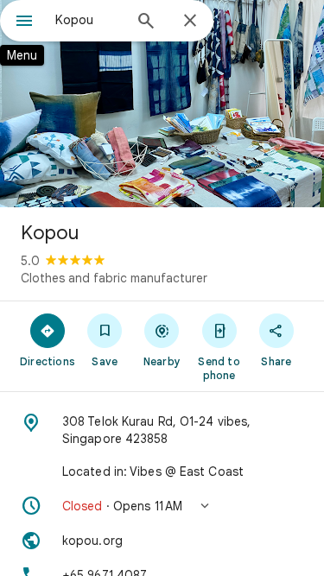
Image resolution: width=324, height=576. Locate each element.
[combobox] (88, 19)
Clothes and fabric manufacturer (114, 278)
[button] (162, 506)
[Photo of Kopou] (162, 103)
